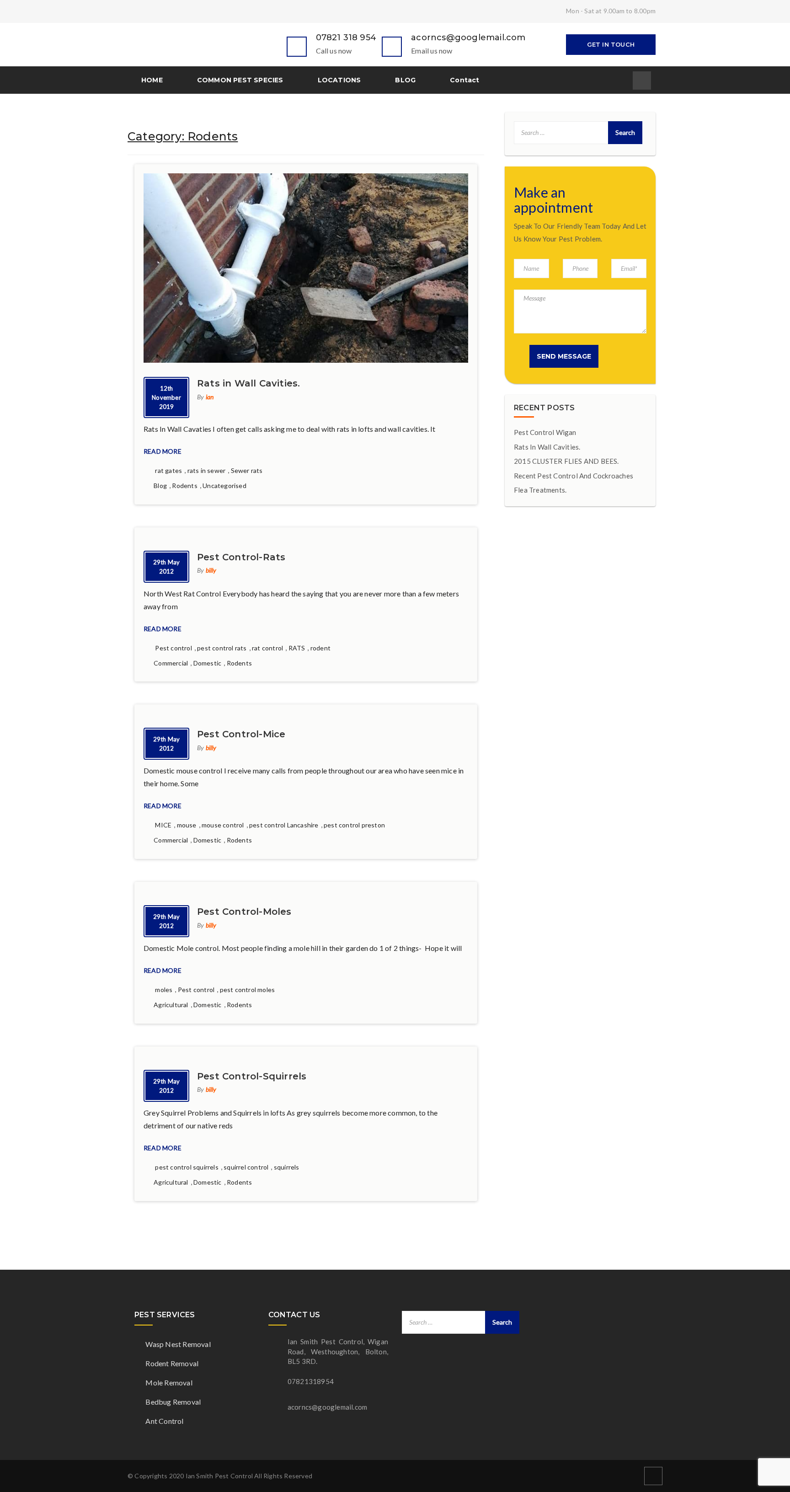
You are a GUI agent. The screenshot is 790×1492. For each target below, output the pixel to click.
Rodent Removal (171, 1363)
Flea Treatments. (540, 490)
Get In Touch (611, 44)
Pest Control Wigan (545, 432)
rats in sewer (206, 470)
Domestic (207, 663)
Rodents (184, 485)
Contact (464, 80)
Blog (160, 485)
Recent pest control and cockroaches (573, 476)
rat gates (168, 470)
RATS (296, 648)
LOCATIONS (339, 80)
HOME (152, 80)
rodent (320, 648)
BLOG (405, 80)
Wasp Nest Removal (177, 1344)
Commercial (171, 663)
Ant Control (163, 1421)
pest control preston (354, 825)
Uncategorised (224, 485)
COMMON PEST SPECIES (240, 80)
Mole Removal (168, 1382)
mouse (187, 825)
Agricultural (171, 1005)
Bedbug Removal (172, 1401)
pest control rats (221, 648)
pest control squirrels (186, 1167)
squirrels (286, 1167)
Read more (163, 451)
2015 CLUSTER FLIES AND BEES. (566, 461)
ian (210, 397)
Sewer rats (247, 470)
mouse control (223, 825)
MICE (163, 825)
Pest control (173, 648)
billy (211, 570)
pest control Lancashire (284, 825)
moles (163, 989)
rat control (267, 648)
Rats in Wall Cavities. (547, 447)
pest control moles (247, 989)
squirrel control (246, 1167)
